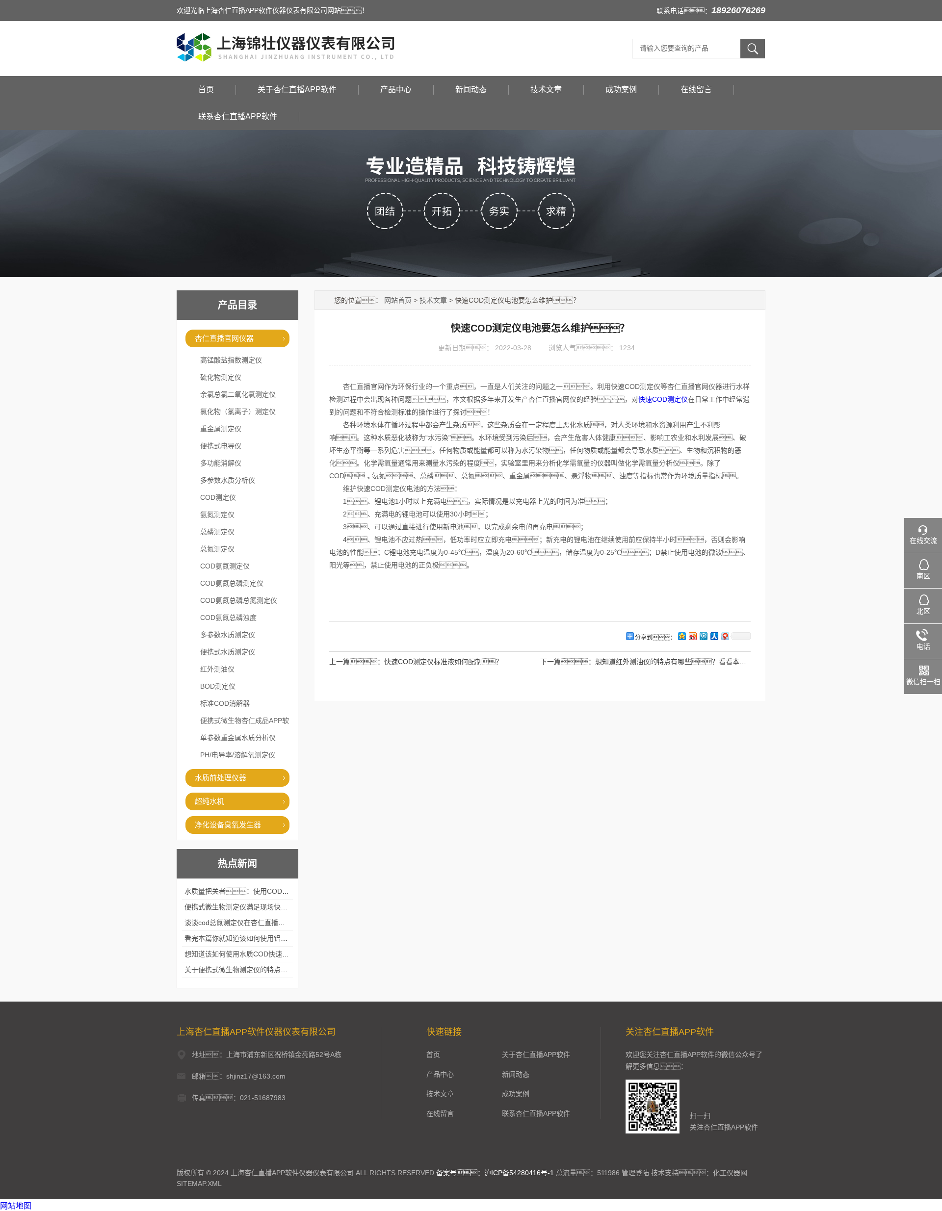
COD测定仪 (218, 497)
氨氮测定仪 (217, 514)
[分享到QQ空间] (681, 636)
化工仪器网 (730, 1173)
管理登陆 (635, 1173)
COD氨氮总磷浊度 (228, 617)
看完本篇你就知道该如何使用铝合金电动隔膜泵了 (260, 938)
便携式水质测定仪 (227, 652)
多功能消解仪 (220, 463)
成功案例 (621, 89)
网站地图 (15, 1206)
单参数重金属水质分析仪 (238, 738)
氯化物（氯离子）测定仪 (238, 411)
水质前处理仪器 (220, 777)
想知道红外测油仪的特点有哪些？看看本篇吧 (674, 662)
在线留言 (696, 89)
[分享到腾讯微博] (703, 636)
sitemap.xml (199, 1183)
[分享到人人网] (713, 636)
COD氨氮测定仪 (225, 566)
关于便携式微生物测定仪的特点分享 (239, 970)
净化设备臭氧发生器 (228, 825)
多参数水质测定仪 (227, 635)
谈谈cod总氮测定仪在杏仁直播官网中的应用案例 (258, 923)
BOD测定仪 (218, 686)
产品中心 (396, 89)
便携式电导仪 (220, 446)
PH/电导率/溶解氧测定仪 (237, 755)
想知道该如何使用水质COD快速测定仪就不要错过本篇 (267, 954)
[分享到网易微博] (724, 636)
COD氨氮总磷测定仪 (231, 583)
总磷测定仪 (217, 532)
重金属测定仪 (220, 429)
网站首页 (398, 300)
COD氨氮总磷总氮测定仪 (238, 600)
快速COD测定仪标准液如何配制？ (443, 662)
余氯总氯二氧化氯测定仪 (238, 394)
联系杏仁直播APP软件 (237, 116)
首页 (206, 89)
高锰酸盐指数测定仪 (231, 360)
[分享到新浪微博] (692, 636)
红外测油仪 (217, 669)
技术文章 (546, 89)
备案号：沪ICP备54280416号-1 (495, 1173)
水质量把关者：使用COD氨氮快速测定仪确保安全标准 (277, 891)
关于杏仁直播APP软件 (297, 89)
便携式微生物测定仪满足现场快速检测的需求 (253, 907)
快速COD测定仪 (663, 399)
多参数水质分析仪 (227, 480)
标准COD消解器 (225, 703)
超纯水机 (209, 801)
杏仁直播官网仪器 (224, 338)
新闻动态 (471, 89)
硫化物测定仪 (220, 377)
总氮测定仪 (217, 549)
